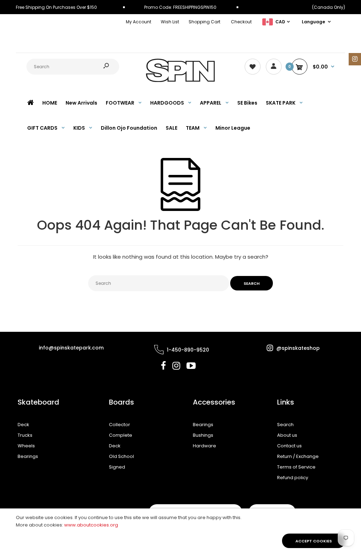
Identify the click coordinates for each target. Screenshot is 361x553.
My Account (138, 22)
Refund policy (292, 477)
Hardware (204, 445)
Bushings (203, 435)
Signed (117, 467)
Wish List (170, 22)
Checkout (241, 22)
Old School (121, 456)
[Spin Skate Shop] (180, 80)
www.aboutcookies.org (91, 525)
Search (285, 424)
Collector (119, 424)
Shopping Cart (204, 22)
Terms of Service (296, 467)
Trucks (25, 435)
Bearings (28, 456)
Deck (23, 424)
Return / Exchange (298, 456)
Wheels (26, 445)
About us (287, 435)
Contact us (289, 445)
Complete (120, 435)
